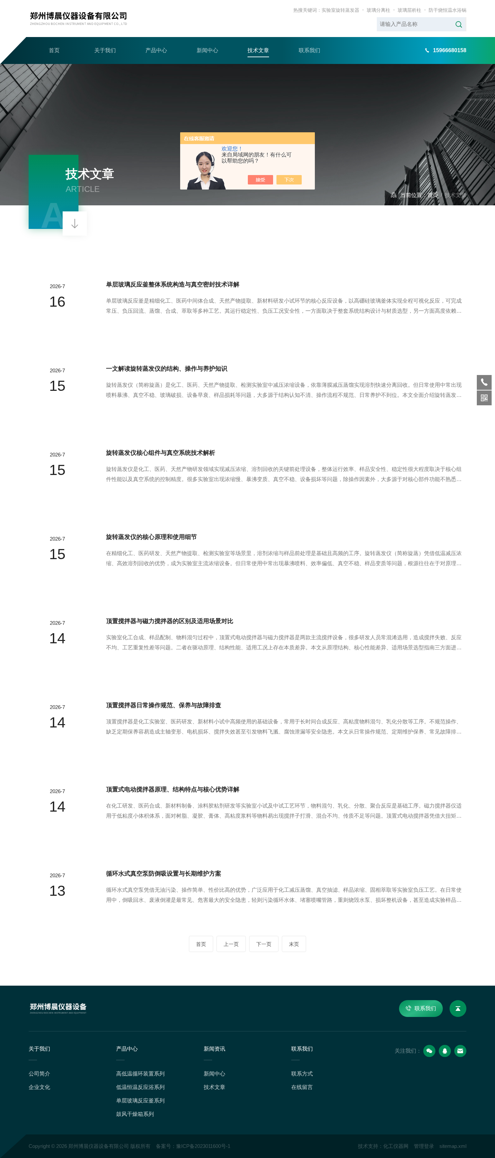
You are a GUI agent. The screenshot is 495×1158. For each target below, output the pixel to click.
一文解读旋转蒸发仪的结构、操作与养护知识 (166, 368)
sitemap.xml (452, 1146)
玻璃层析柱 (409, 10)
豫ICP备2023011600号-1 (203, 1146)
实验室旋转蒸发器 (340, 10)
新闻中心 (207, 50)
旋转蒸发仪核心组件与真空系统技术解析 (160, 452)
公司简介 (39, 1074)
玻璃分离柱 (378, 10)
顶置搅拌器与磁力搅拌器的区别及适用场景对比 (169, 621)
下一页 (263, 944)
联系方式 (302, 1074)
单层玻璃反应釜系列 (140, 1100)
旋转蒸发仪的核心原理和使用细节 (151, 537)
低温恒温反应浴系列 (140, 1087)
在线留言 (302, 1087)
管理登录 (424, 1146)
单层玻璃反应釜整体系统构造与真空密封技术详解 (172, 284)
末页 (294, 944)
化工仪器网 (395, 1146)
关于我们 (105, 50)
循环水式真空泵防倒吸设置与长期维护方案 (163, 873)
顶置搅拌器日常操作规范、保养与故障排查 (163, 705)
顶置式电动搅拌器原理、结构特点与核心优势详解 (172, 789)
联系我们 (309, 50)
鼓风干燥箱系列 (135, 1114)
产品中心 (156, 50)
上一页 (231, 944)
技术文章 (258, 50)
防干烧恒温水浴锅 (447, 10)
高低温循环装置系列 (140, 1074)
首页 (54, 50)
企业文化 (39, 1087)
